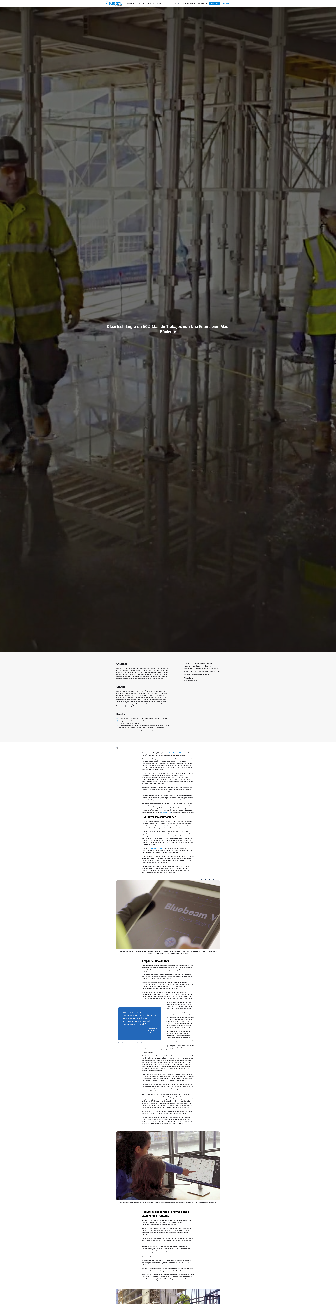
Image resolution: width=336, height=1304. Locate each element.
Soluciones (129, 3)
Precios (158, 3)
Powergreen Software (156, 848)
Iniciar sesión (201, 3)
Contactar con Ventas (188, 3)
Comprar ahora (226, 3)
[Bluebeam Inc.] (114, 3)
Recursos (150, 3)
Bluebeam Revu (166, 812)
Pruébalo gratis (214, 3)
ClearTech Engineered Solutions (176, 753)
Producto (139, 3)
